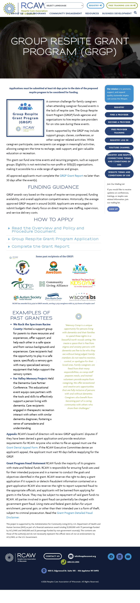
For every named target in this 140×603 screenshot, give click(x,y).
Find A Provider (119, 114)
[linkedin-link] (119, 556)
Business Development (117, 13)
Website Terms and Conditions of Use (119, 174)
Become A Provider (119, 122)
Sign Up (113, 209)
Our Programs (36, 13)
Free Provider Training (119, 131)
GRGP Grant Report (71, 175)
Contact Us (53, 556)
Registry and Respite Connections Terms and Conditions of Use (119, 160)
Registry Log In (119, 140)
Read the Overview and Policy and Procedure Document (48, 230)
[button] (53, 230)
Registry (94, 5)
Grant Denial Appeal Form (22, 447)
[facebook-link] (111, 556)
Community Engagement (65, 13)
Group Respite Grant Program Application (55, 239)
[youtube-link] (128, 556)
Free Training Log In (121, 5)
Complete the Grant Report (41, 247)
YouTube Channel (119, 147)
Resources (92, 13)
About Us (17, 13)
